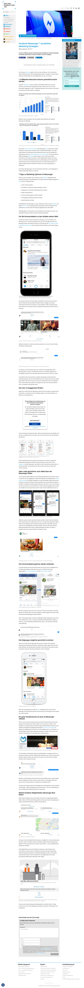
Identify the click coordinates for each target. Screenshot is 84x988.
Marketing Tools (22, 975)
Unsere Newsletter (9, 20)
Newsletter (54, 203)
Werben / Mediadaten (68, 966)
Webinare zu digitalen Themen (48, 972)
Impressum (65, 973)
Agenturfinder (44, 966)
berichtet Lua (25, 205)
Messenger (27, 72)
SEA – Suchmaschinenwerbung (26, 970)
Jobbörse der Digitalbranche (47, 975)
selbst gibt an (26, 84)
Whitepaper (8, 24)
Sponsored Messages (45, 571)
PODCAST (7, 41)
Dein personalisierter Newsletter (48, 968)
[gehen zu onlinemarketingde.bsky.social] (79, 8)
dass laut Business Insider (31, 148)
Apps (46, 148)
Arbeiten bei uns (66, 972)
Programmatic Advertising (25, 973)
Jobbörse (7, 31)
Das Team (65, 970)
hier (38, 709)
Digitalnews (7, 17)
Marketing (45, 177)
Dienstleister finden (45, 973)
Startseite (21, 38)
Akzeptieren (34, 424)
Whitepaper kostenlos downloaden (48, 970)
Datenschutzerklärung (41, 952)
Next (79, 50)
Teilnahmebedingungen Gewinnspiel (71, 979)
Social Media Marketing (29, 38)
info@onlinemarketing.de (46, 948)
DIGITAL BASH (8, 39)
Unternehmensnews (9, 19)
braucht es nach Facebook (49, 727)
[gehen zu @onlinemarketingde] (73, 8)
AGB (64, 977)
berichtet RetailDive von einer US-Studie (39, 154)
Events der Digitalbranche (47, 977)
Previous (64, 50)
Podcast (42, 979)
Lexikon (6, 22)
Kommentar (22, 927)
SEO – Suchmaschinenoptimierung (26, 968)
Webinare (8, 26)
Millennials (30, 156)
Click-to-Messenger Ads (31, 571)
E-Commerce (22, 972)
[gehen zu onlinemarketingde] (71, 8)
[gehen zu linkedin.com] (76, 8)
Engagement (21, 464)
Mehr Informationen (34, 420)
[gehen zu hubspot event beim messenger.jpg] (36, 455)
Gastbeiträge (66, 968)
